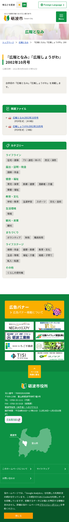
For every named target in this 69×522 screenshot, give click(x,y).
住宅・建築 (13, 160)
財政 (27, 237)
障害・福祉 (13, 189)
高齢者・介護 (45, 184)
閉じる (18, 515)
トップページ (8, 42)
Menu (61, 16)
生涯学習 (27, 201)
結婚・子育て (45, 255)
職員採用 (38, 237)
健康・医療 (28, 249)
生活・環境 (13, 255)
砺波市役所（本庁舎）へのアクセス (21, 407)
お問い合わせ (8, 478)
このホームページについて (14, 468)
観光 (9, 225)
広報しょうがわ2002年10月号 (28, 126)
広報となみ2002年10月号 (26, 117)
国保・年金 (13, 172)
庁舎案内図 (12, 419)
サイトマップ (43, 468)
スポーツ (41, 201)
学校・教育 (13, 201)
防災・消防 (50, 160)
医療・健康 (28, 184)
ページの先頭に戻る (34, 373)
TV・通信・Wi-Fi (31, 160)
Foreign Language (53, 5)
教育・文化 (44, 249)
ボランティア (14, 237)
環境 (9, 213)
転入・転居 (13, 260)
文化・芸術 (55, 201)
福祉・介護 (28, 255)
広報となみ (23, 42)
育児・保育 (13, 184)
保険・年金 (13, 249)
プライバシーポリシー (49, 504)
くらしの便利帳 (15, 272)
